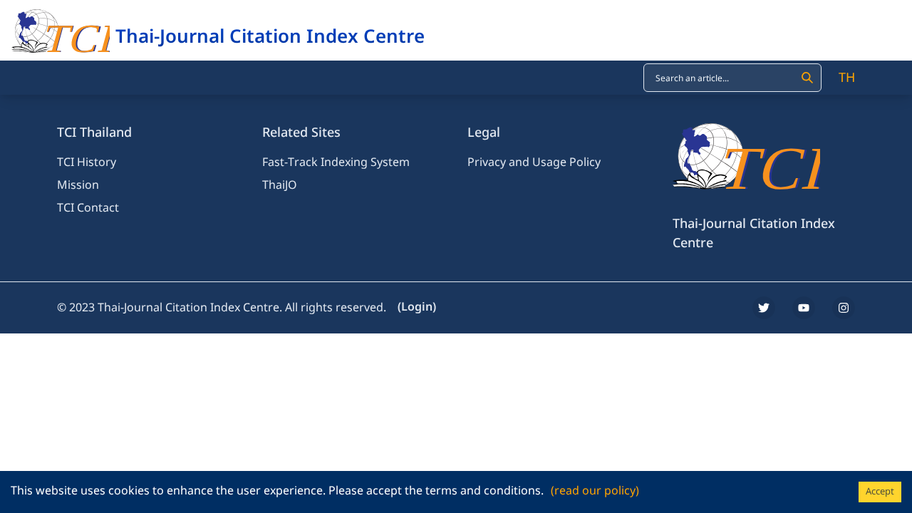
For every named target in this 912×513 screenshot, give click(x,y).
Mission (78, 185)
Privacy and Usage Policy (534, 162)
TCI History (86, 162)
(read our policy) (595, 490)
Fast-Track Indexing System (336, 162)
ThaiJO (279, 185)
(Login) (417, 307)
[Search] (807, 77)
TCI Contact (88, 208)
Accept (880, 491)
